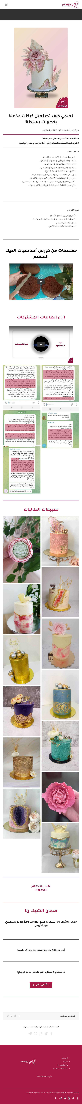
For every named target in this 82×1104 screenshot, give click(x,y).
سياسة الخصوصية (60, 1069)
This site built (30, 1093)
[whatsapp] (35, 1033)
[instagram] (40, 1033)
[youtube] (65, 1098)
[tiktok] (46, 1033)
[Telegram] (8, 1016)
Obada (67, 1093)
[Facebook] (19, 1016)
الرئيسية (65, 1058)
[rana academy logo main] (70, 2)
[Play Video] (41, 281)
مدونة (65, 1062)
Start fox (40, 1093)
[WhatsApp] (11, 1016)
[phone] (56, 1098)
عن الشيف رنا (63, 1065)
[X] (15, 1016)
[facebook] (52, 1033)
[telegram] (30, 1033)
